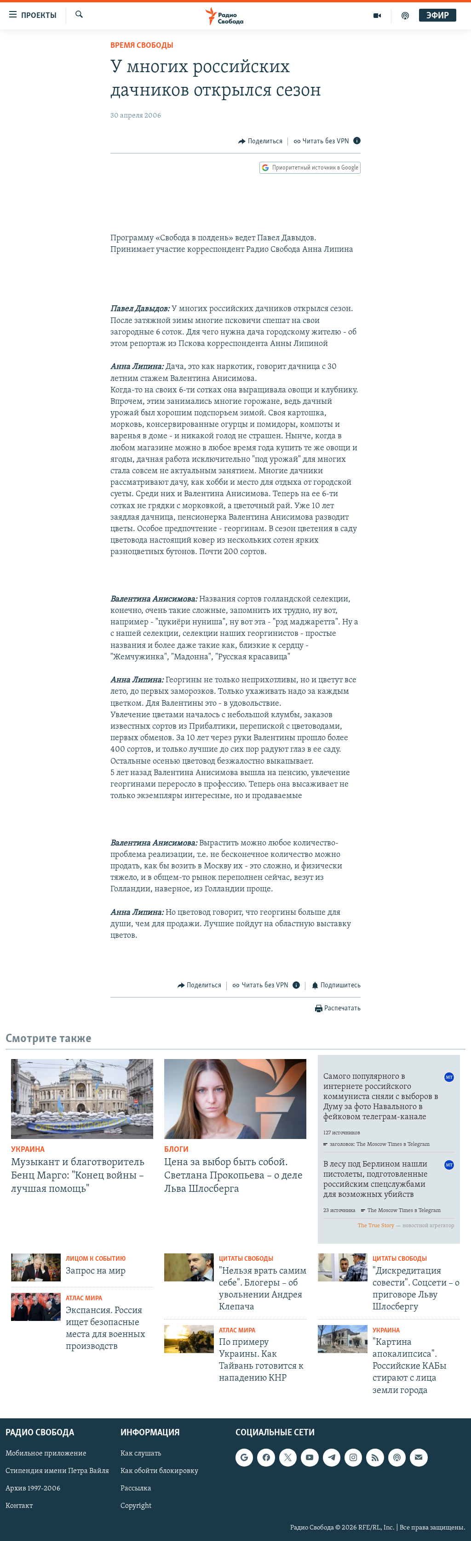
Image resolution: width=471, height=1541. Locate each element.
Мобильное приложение (46, 1453)
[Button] (260, 141)
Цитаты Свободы (246, 1259)
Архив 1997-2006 (33, 1488)
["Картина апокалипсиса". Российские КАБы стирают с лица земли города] (343, 1339)
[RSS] (375, 1457)
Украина (28, 1150)
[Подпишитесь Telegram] (331, 1457)
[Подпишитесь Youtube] (309, 1457)
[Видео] (377, 16)
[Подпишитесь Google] (244, 1457)
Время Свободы (141, 46)
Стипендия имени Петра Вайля (57, 1471)
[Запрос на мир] (36, 1267)
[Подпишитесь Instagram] (353, 1457)
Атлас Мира (84, 1298)
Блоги (176, 1150)
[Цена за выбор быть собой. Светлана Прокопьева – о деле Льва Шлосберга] (235, 1099)
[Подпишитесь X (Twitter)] (288, 1457)
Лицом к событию (96, 1259)
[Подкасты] (397, 1457)
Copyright (136, 1506)
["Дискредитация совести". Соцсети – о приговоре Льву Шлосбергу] (343, 1267)
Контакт (19, 1506)
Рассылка (136, 1488)
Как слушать (141, 1453)
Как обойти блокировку (159, 1471)
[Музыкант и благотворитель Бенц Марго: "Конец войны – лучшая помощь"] (82, 1099)
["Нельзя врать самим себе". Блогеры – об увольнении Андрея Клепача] (189, 1267)
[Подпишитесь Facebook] (266, 1457)
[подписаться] (418, 1457)
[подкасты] (405, 16)
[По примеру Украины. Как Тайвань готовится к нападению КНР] (189, 1339)
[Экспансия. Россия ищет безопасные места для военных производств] (36, 1307)
